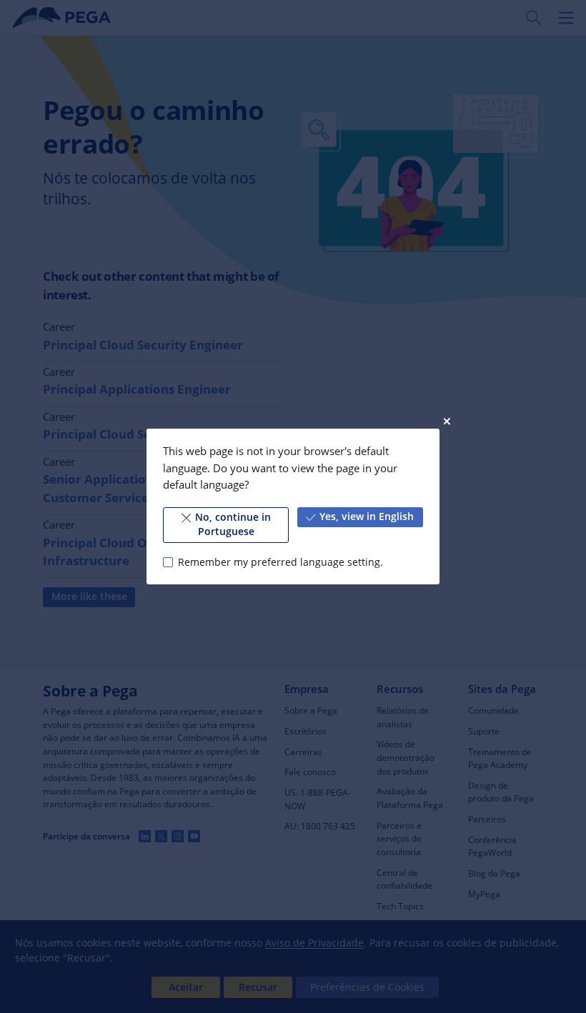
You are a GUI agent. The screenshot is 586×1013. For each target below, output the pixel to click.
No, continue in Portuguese (233, 524)
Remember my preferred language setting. (280, 562)
